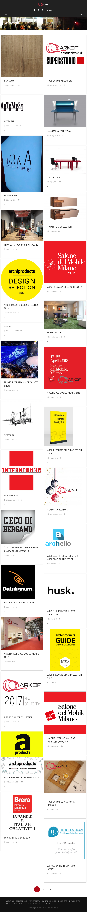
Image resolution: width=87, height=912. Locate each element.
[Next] (50, 889)
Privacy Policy (53, 908)
